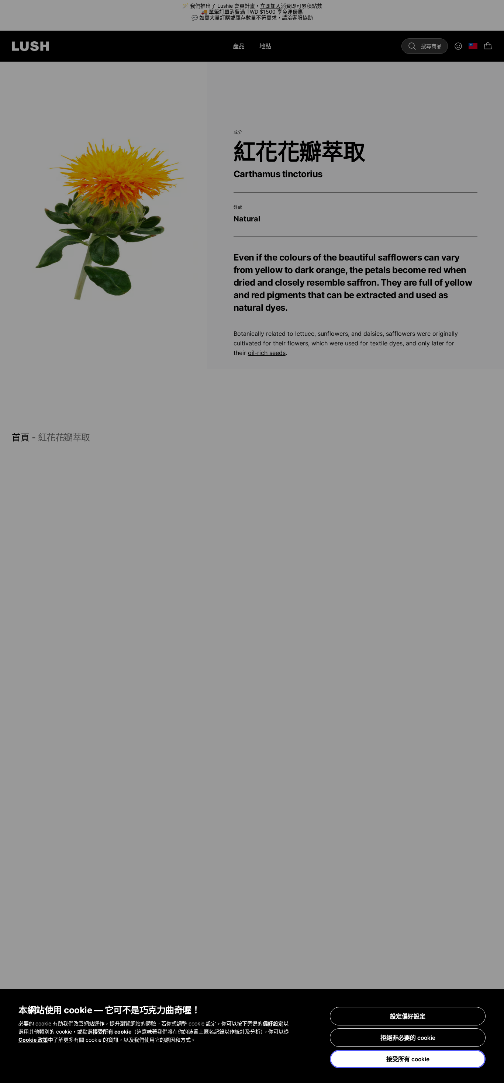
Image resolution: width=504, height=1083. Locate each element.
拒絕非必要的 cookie (407, 1037)
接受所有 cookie (407, 1059)
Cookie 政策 (33, 1040)
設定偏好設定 (407, 1016)
